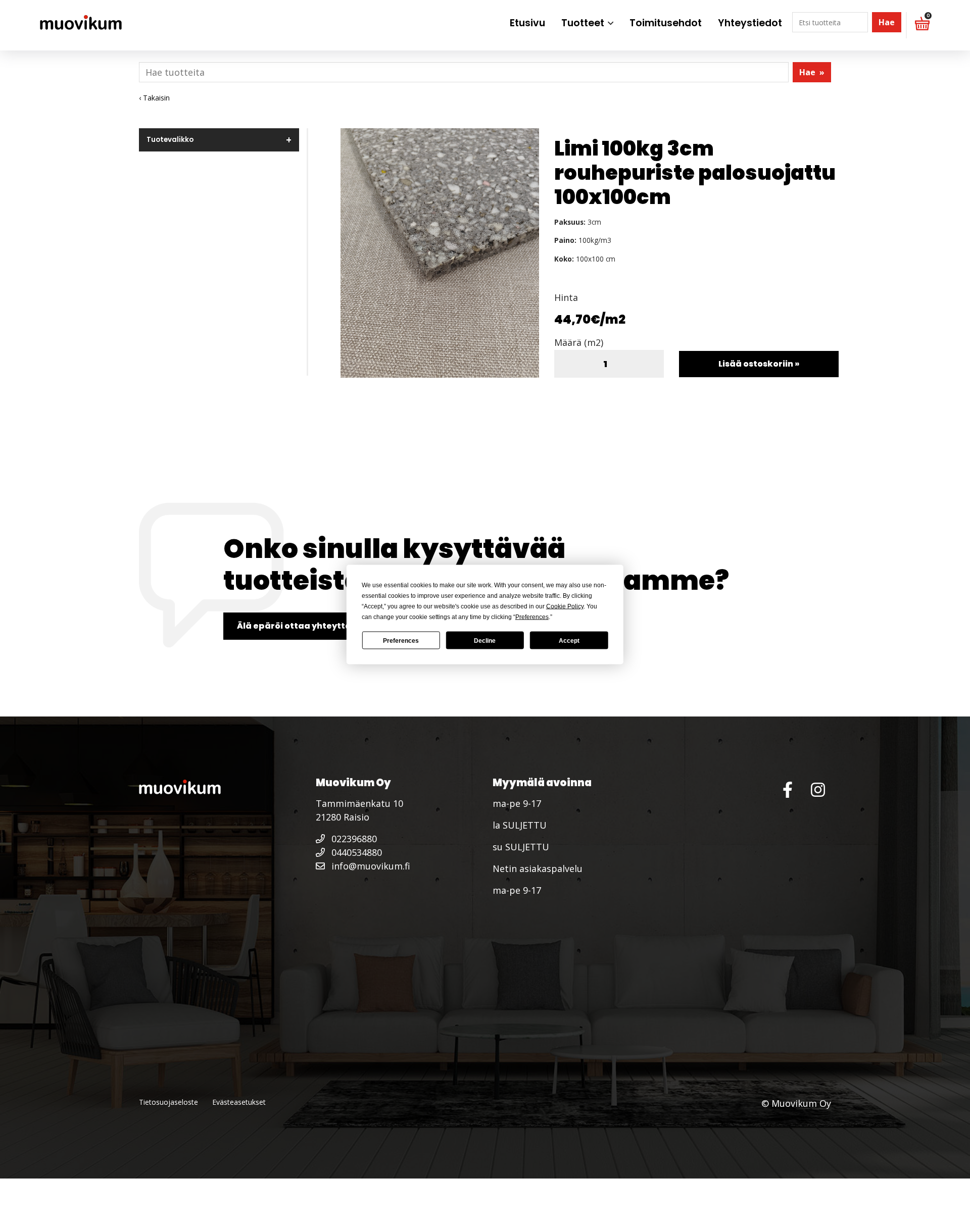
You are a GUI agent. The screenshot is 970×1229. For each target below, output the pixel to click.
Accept (569, 640)
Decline (485, 640)
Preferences (401, 640)
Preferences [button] (532, 617)
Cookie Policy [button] (565, 606)
